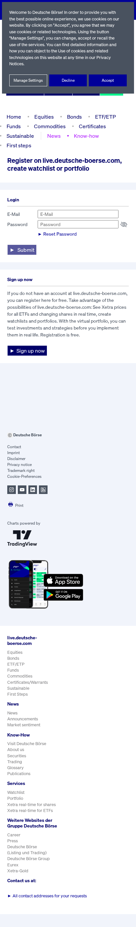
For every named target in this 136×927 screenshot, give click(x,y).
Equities (44, 116)
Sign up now (31, 350)
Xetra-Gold (17, 871)
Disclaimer (16, 458)
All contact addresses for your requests (47, 896)
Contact (14, 446)
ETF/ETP (105, 116)
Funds (14, 126)
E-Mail (13, 214)
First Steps (17, 694)
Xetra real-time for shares (31, 804)
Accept (108, 80)
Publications (18, 773)
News (54, 135)
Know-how (86, 135)
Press (12, 841)
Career (13, 835)
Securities (16, 756)
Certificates (92, 126)
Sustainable (20, 135)
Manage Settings (28, 80)
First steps (19, 145)
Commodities (50, 126)
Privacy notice (19, 464)
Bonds (74, 116)
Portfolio (15, 798)
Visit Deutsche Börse (26, 743)
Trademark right (21, 470)
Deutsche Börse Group (28, 858)
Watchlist (15, 792)
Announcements (22, 719)
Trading (14, 762)
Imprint (13, 452)
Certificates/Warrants (27, 682)
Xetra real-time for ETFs (30, 810)
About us (15, 749)
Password (17, 224)
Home (14, 116)
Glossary (15, 767)
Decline (68, 80)
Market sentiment (23, 725)
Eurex (12, 865)
